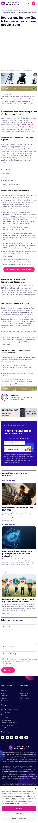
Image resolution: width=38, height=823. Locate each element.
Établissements (24, 698)
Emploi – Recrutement (7, 725)
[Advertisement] (19, 48)
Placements (4, 695)
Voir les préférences (19, 818)
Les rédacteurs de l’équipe (9, 728)
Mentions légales (6, 720)
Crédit (3, 693)
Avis (21, 690)
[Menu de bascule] (33, 3)
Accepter (19, 808)
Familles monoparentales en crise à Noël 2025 (18, 509)
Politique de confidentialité (9, 722)
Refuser (19, 813)
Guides (22, 701)
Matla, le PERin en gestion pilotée (15, 233)
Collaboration (5, 717)
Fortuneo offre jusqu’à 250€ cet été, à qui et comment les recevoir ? (18, 600)
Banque (3, 690)
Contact (3, 715)
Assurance (4, 698)
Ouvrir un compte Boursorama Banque (19, 269)
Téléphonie (4, 701)
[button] (35, 788)
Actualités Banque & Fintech (9, 710)
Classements (24, 693)
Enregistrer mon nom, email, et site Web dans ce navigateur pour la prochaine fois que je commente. (20, 661)
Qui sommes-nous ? (7, 712)
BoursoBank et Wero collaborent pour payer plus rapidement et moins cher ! (17, 553)
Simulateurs (23, 695)
